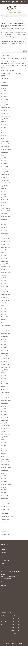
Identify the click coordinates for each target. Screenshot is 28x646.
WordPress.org (5, 534)
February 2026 (5, 102)
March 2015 (4, 451)
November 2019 (5, 297)
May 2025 (3, 127)
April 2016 (4, 414)
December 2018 (5, 325)
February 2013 (5, 498)
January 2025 (4, 138)
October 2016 (5, 398)
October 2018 (5, 331)
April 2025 (4, 130)
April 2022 (4, 227)
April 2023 (4, 197)
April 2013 (4, 492)
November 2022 (5, 211)
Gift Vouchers (5, 560)
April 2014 (4, 481)
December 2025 (5, 107)
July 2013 (3, 487)
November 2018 (5, 328)
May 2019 (3, 311)
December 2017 (5, 359)
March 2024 (4, 166)
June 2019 (3, 308)
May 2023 (3, 194)
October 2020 (5, 269)
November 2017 (5, 361)
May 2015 (3, 445)
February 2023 (5, 202)
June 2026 (3, 91)
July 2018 (3, 339)
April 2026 (4, 96)
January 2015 (4, 456)
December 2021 (5, 239)
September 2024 (6, 149)
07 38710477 (8, 582)
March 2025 (4, 133)
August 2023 (4, 186)
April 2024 (4, 163)
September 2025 (6, 116)
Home (3, 547)
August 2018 (4, 336)
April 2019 (4, 314)
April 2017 (4, 381)
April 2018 (4, 347)
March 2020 (4, 286)
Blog (3, 563)
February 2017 (5, 386)
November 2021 (5, 241)
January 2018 (4, 356)
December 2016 (5, 392)
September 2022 (6, 216)
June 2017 (3, 375)
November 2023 (5, 177)
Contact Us (5, 566)
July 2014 (3, 473)
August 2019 (4, 303)
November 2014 (5, 462)
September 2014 (6, 467)
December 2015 (5, 426)
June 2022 (3, 222)
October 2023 (5, 180)
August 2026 (4, 85)
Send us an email (5, 585)
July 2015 (3, 439)
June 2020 (3, 280)
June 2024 (3, 158)
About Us (4, 549)
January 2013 (4, 501)
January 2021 (4, 264)
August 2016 (4, 403)
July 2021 (3, 252)
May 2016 (3, 412)
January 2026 (4, 105)
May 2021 (3, 255)
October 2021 (5, 244)
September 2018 (6, 333)
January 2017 (4, 389)
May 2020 (3, 283)
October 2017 (5, 364)
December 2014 (5, 459)
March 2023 (4, 200)
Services (4, 552)
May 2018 (3, 345)
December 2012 (5, 504)
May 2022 (3, 225)
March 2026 (4, 99)
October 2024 (5, 147)
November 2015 (5, 428)
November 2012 (5, 506)
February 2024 (5, 169)
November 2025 (5, 110)
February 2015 (5, 453)
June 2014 (3, 476)
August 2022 (4, 219)
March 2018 (4, 350)
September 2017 (6, 367)
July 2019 (3, 306)
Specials (4, 558)
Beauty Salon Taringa (20, 28)
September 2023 (6, 183)
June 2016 (3, 409)
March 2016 (4, 417)
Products (4, 555)
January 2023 (4, 205)
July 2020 (3, 278)
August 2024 (4, 152)
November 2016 (5, 395)
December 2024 (5, 141)
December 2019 (5, 294)
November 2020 (5, 266)
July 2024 (3, 155)
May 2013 (3, 490)
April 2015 (4, 448)
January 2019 (4, 322)
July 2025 (3, 121)
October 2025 (5, 113)
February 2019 (5, 319)
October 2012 (5, 509)
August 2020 (4, 275)
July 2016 (3, 406)
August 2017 (4, 370)
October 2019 (5, 300)
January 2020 (4, 292)
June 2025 (3, 124)
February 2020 (5, 289)
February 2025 (5, 135)
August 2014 (4, 470)
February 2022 (5, 233)
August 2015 (4, 437)
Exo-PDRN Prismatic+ (7, 70)
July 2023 (3, 188)
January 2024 (4, 172)
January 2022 (4, 236)
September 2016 (6, 400)
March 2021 (4, 258)
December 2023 (5, 174)
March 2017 (4, 384)
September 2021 (6, 247)
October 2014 (5, 465)
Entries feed (4, 532)
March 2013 (4, 495)
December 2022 (5, 208)
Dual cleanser (5, 78)
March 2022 (4, 230)
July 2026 (3, 88)
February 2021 (5, 261)
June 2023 (3, 191)
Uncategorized (5, 522)
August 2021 (4, 250)
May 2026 (3, 93)
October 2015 (5, 431)
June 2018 (3, 342)
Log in (2, 529)
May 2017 (3, 378)
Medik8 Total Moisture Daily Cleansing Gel (13, 58)
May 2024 (3, 160)
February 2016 (5, 420)
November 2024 (5, 144)
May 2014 (3, 478)
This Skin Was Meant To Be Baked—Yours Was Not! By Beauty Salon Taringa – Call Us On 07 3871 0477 (13, 25)
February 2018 (5, 353)
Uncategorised (5, 519)
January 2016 (4, 423)
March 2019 (4, 317)
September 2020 (6, 272)
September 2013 (6, 484)
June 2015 (3, 442)
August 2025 (4, 119)
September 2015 (6, 434)
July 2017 (3, 372)
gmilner (4, 28)
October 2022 (5, 213)
